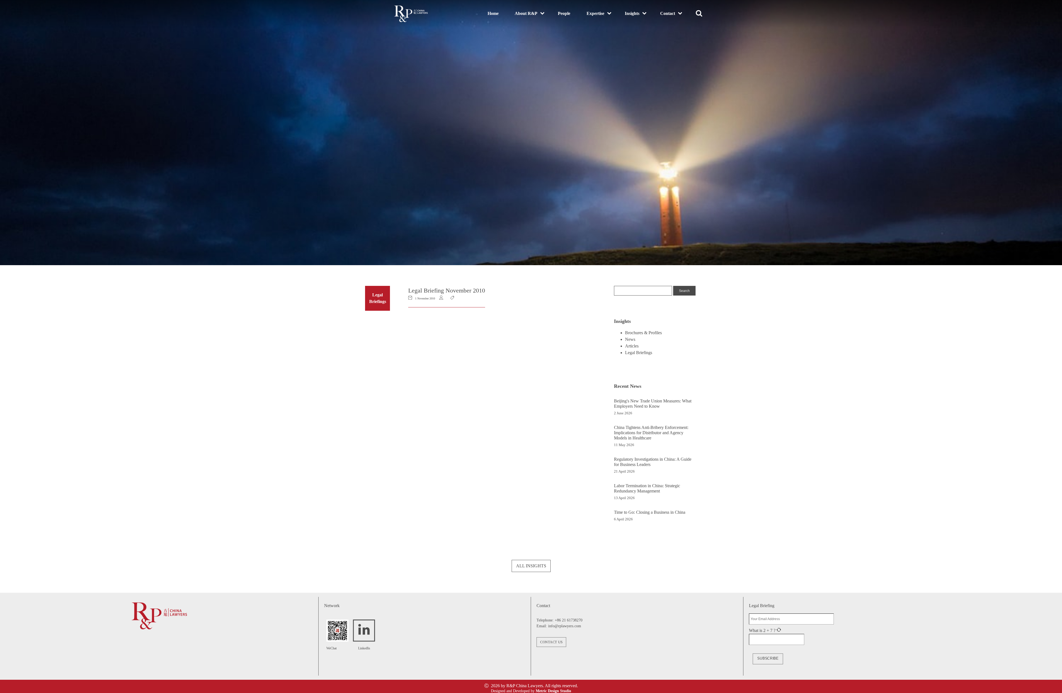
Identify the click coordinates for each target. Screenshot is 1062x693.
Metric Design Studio (553, 691)
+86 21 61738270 (568, 620)
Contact (667, 13)
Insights (632, 13)
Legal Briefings (638, 352)
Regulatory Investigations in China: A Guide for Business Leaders (652, 462)
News (630, 339)
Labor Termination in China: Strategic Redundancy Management (647, 488)
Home (493, 13)
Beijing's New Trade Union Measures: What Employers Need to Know (652, 404)
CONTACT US (551, 642)
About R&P (526, 13)
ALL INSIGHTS (531, 565)
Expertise (595, 13)
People (564, 13)
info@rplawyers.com (564, 626)
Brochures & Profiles (643, 332)
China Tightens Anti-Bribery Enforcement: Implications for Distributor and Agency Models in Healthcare (651, 432)
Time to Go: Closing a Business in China (649, 512)
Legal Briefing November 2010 (446, 290)
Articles (632, 346)
